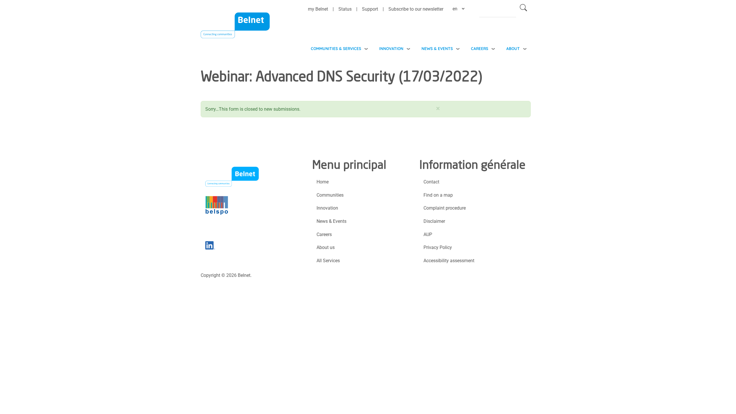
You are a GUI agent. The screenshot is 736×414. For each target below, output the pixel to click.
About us (326, 247)
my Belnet (318, 9)
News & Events (437, 48)
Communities (330, 195)
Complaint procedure (444, 208)
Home (323, 182)
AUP (427, 234)
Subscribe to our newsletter (415, 9)
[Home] (235, 29)
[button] (438, 107)
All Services (328, 260)
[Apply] (523, 9)
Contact (431, 182)
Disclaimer (434, 221)
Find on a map (438, 195)
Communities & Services (336, 48)
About (513, 48)
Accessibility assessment (448, 260)
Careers (479, 48)
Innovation (391, 48)
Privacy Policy (437, 247)
